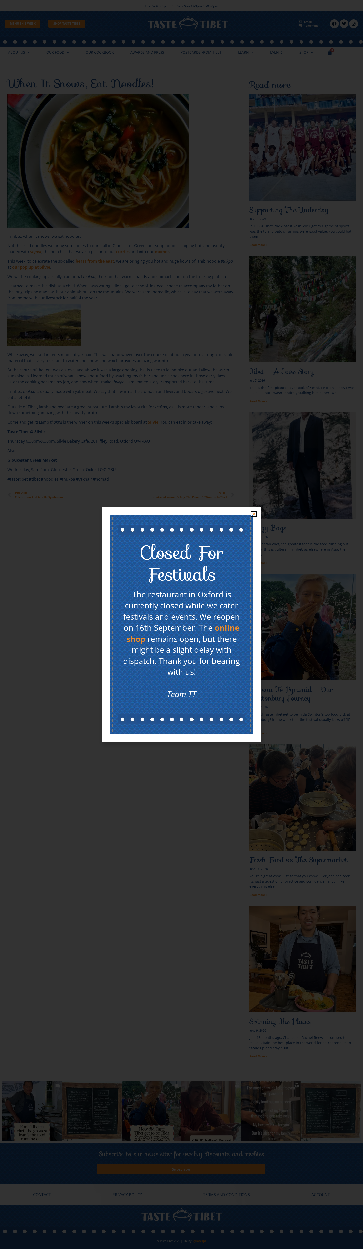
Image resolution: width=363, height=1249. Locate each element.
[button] (254, 514)
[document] (181, 624)
